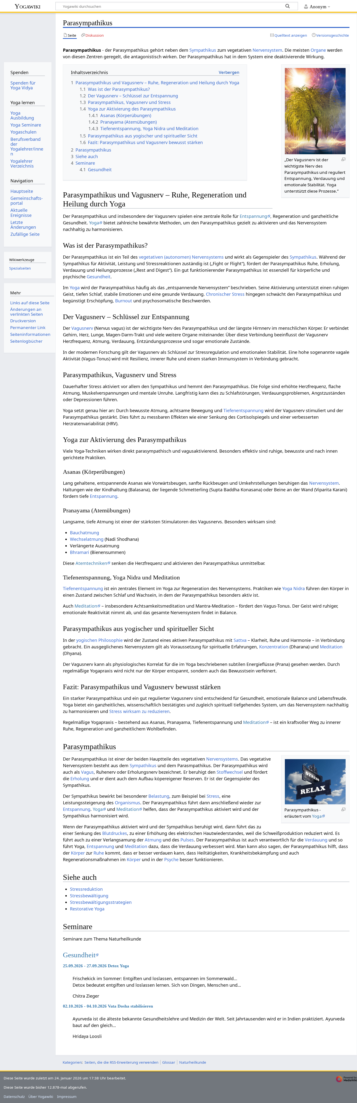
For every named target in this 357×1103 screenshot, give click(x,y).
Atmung (153, 840)
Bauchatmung (84, 532)
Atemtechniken (91, 563)
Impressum (66, 1096)
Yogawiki (28, 6)
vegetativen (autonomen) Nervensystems (181, 257)
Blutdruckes (114, 833)
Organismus (127, 803)
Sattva (240, 640)
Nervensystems (222, 759)
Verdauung (316, 840)
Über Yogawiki (40, 1096)
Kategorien (72, 1062)
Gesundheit (98, 277)
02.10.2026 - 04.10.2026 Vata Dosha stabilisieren (108, 1006)
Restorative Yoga (87, 909)
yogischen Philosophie (99, 640)
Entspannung (253, 216)
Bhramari (79, 552)
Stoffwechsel (230, 772)
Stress (213, 796)
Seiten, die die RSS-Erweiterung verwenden (121, 1062)
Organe (318, 50)
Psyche (171, 859)
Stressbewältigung (89, 896)
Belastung (158, 796)
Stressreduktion (86, 889)
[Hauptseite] (27, 36)
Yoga (94, 223)
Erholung (79, 778)
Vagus (87, 772)
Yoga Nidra (293, 588)
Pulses (187, 840)
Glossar (168, 1062)
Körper (78, 853)
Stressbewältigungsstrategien (101, 902)
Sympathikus (202, 50)
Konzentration (273, 647)
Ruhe (99, 853)
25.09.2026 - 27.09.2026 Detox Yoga (96, 965)
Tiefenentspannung (243, 410)
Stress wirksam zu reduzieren (139, 711)
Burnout (123, 301)
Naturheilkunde (192, 1062)
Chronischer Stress (225, 294)
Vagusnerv (82, 328)
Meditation (86, 606)
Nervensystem (267, 50)
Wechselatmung (86, 539)
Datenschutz (14, 1096)
